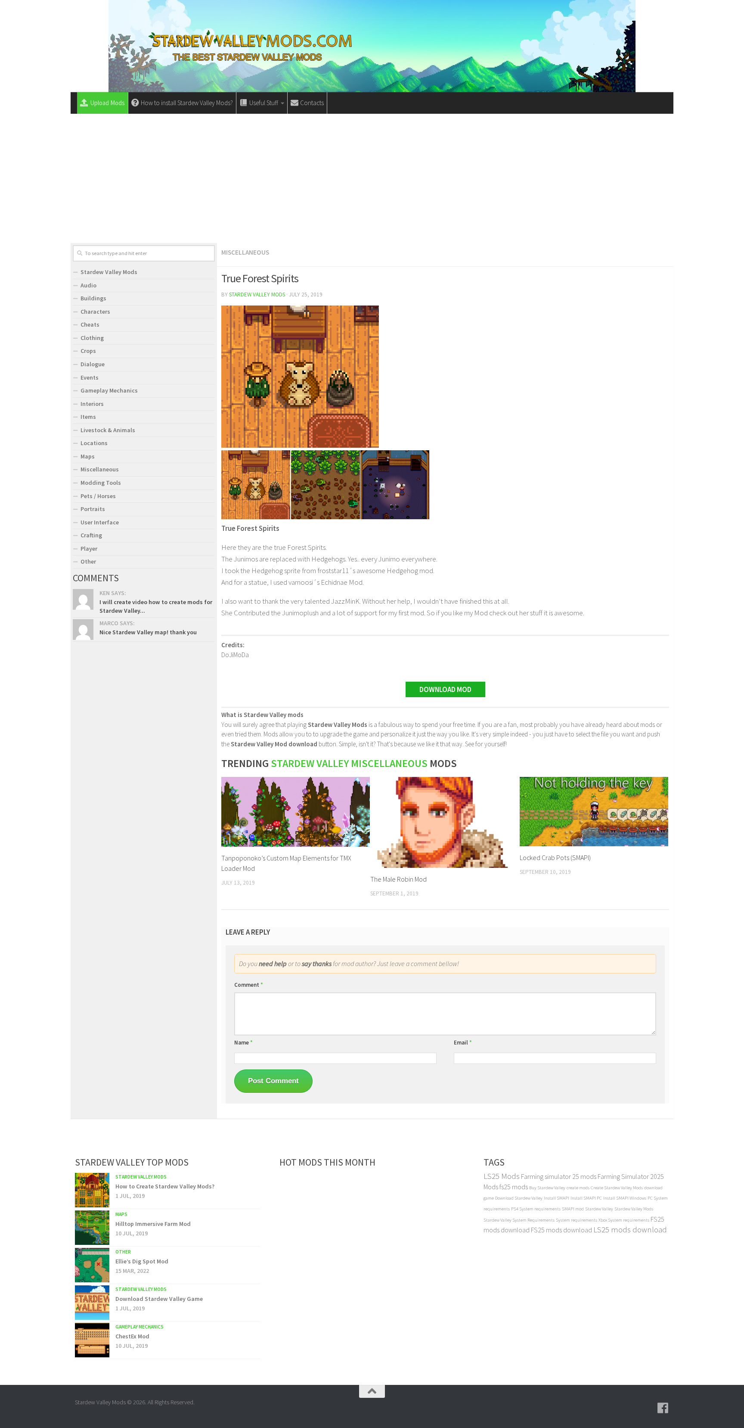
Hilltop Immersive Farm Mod (153, 1224)
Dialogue (93, 364)
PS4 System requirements (536, 1209)
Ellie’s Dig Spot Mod (141, 1261)
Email (463, 1042)
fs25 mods (513, 1186)
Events (90, 377)
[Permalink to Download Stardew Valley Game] (92, 1302)
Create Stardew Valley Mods (617, 1188)
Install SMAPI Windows (624, 1198)
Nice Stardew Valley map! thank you (148, 632)
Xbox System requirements (623, 1220)
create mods (578, 1188)
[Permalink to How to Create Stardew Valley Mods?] (92, 1190)
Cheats (90, 324)
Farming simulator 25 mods (558, 1176)
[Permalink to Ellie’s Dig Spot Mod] (92, 1265)
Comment (248, 984)
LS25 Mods (502, 1176)
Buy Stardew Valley (547, 1188)
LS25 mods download (630, 1230)
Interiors (92, 404)
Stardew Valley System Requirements (519, 1220)
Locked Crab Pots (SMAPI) (555, 857)
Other (88, 561)
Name (243, 1042)
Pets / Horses (98, 496)
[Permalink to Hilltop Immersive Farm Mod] (92, 1227)
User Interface (100, 522)
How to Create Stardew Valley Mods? (164, 1186)
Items (88, 417)
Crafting (91, 535)
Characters (95, 311)
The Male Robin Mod (398, 879)
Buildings (93, 298)
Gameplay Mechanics (109, 390)
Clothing (92, 338)
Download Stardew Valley (518, 1198)
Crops (88, 351)
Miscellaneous (245, 252)
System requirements (576, 1220)
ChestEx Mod (132, 1336)
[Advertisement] (372, 178)
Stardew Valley (599, 1209)
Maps (88, 456)
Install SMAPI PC (586, 1198)
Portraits (93, 509)
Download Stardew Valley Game (159, 1299)
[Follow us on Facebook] (663, 1408)
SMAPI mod (573, 1209)
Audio (88, 285)
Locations (94, 443)
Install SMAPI (556, 1198)
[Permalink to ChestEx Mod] (92, 1340)
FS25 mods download (561, 1229)
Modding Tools (101, 482)
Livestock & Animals (108, 430)
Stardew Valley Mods (257, 294)
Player (89, 548)
